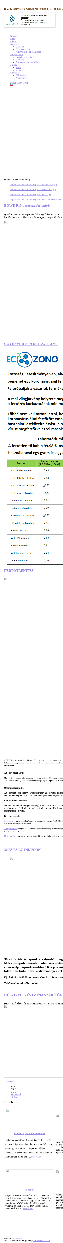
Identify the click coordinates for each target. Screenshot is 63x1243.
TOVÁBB (36, 1156)
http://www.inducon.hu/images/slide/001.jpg (30, 194)
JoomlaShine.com (41, 1240)
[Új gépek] (29, 1187)
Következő (16, 1094)
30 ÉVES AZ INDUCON (22, 850)
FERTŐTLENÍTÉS (19, 570)
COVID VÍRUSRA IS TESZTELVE (31, 344)
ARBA (30, 1133)
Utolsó (14, 1097)
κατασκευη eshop (16, 1238)
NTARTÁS (39, 1133)
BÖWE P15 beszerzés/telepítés (27, 205)
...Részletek (9, 1081)
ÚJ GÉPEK (29, 1190)
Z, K (25, 1133)
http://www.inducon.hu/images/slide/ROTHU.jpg (33, 189)
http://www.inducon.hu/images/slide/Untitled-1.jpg (33, 184)
